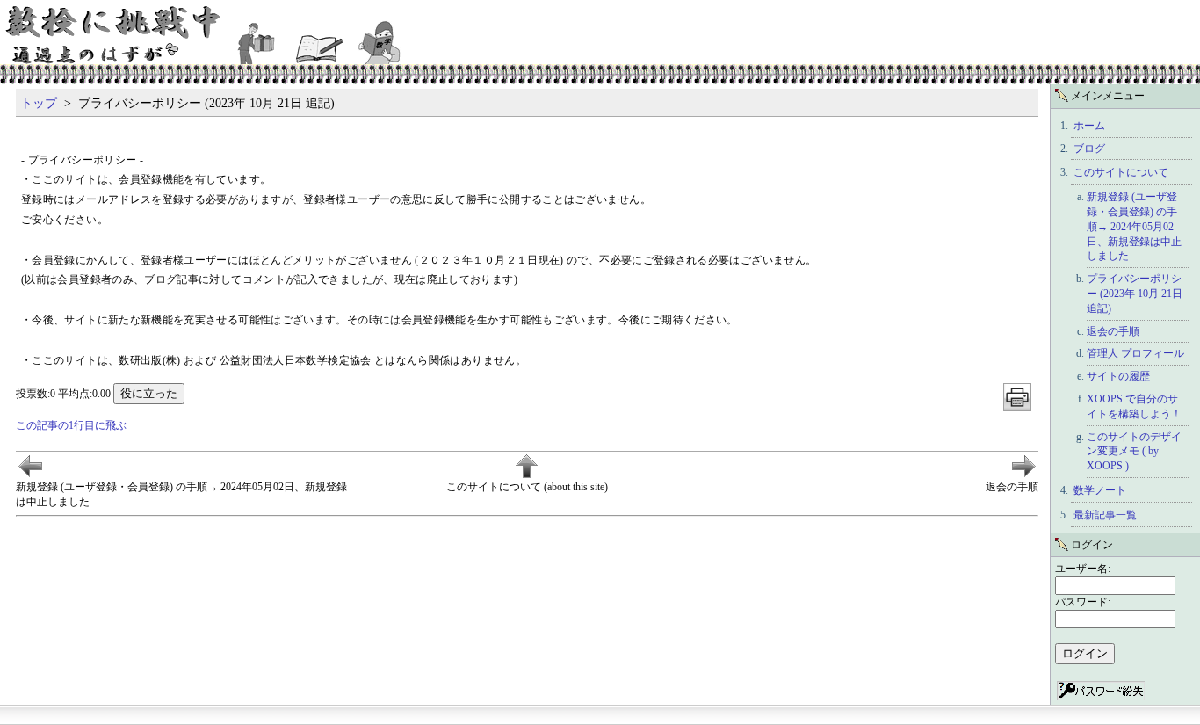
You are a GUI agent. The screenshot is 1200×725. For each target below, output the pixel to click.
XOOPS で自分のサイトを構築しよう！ (1134, 406)
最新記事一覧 (1105, 515)
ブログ (1089, 148)
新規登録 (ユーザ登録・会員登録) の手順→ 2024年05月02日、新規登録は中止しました (1134, 226)
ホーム (1089, 126)
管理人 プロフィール (1135, 353)
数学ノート (1099, 490)
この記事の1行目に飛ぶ (71, 425)
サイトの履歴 (1118, 376)
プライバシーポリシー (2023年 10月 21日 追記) (1134, 293)
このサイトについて (1120, 172)
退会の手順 (1113, 331)
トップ (38, 103)
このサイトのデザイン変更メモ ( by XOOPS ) (1134, 452)
